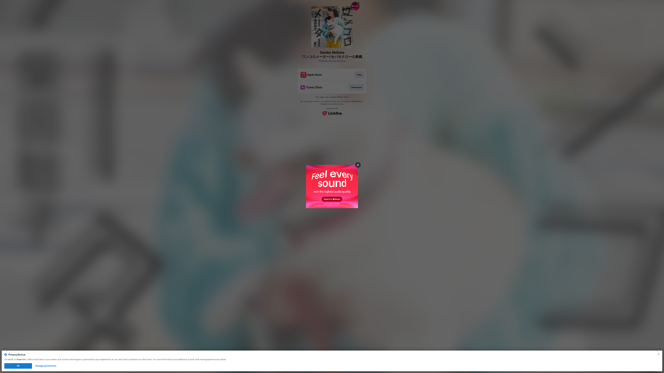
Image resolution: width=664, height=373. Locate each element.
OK (18, 366)
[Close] (658, 354)
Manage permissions (45, 366)
